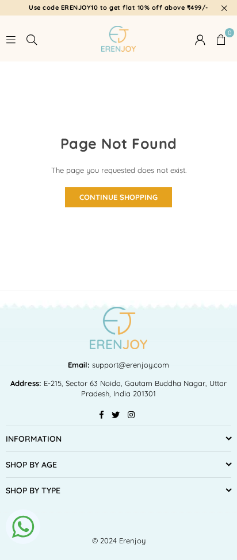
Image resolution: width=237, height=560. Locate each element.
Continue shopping (118, 197)
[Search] (31, 38)
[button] (221, 38)
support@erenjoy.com (129, 364)
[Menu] (11, 38)
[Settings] (200, 38)
